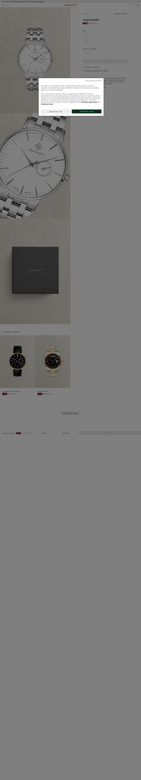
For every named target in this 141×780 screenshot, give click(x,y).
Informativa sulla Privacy (89, 102)
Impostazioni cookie (55, 111)
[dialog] (71, 97)
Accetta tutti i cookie (87, 111)
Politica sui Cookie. (47, 104)
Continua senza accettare (93, 80)
